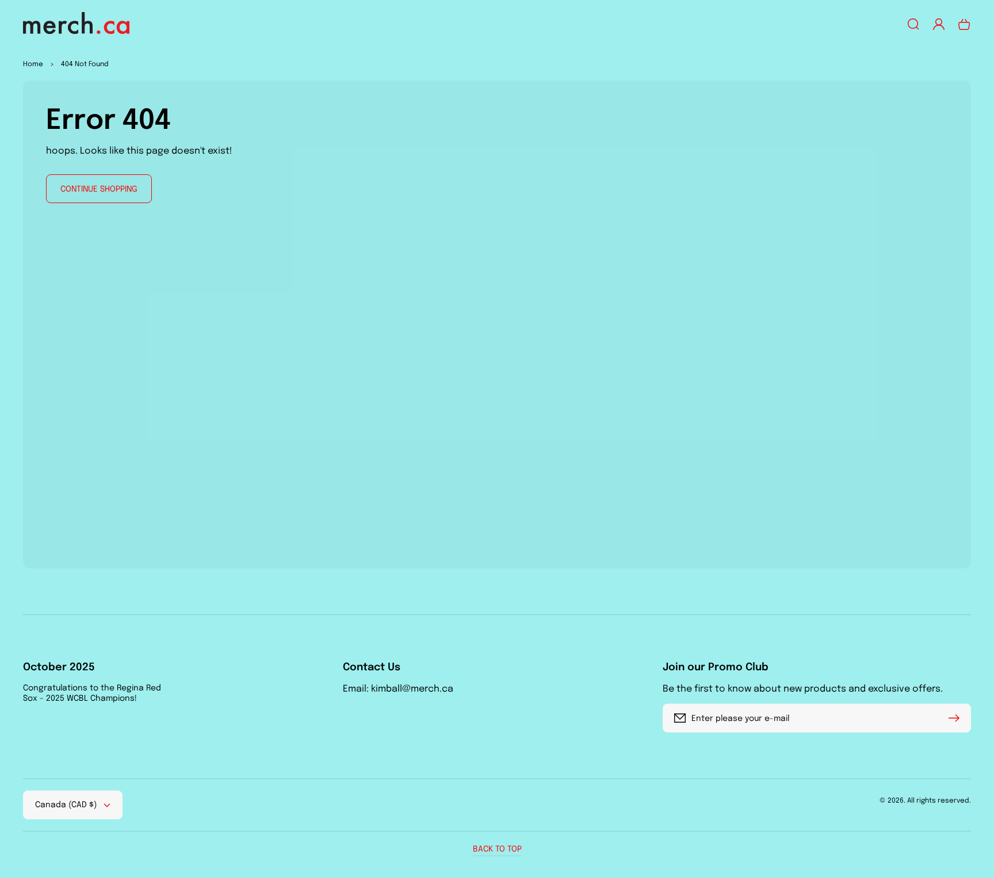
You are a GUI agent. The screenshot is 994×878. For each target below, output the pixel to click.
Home (33, 64)
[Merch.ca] (76, 24)
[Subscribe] (956, 718)
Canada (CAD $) (66, 805)
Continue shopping (98, 189)
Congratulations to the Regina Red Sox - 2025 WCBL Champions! (92, 693)
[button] (913, 24)
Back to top (497, 849)
